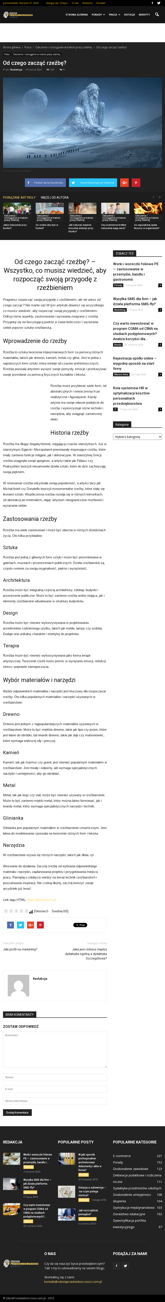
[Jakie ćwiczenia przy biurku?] (17, 212)
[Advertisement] (82, 32)
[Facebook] (152, 3)
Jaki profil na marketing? (20, 949)
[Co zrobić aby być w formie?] (50, 212)
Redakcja (16, 69)
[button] (157, 14)
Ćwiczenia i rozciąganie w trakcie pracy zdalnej (36, 54)
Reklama (87, 3)
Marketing (119, 309)
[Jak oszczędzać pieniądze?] (66, 1215)
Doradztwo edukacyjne (129, 1214)
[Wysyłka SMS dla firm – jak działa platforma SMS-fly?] (11, 1184)
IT (115, 409)
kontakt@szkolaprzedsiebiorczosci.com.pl (73, 1282)
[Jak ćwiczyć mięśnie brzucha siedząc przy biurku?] (82, 212)
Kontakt (100, 3)
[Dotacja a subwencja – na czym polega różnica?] (66, 1192)
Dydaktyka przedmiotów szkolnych (137, 1188)
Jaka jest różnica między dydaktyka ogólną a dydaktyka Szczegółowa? (86, 953)
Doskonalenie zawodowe (130, 1169)
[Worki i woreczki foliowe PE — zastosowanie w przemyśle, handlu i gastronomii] (11, 1159)
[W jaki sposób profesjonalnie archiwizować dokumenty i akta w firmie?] (66, 1159)
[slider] (16, 910)
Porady (97, 14)
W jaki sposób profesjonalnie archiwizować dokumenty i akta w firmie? (89, 1162)
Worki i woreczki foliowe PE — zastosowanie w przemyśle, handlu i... (37, 1158)
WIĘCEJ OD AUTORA (55, 197)
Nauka (117, 344)
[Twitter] (159, 3)
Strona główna (77, 14)
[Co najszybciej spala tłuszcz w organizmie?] (148, 212)
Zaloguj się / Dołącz (57, 3)
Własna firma (121, 374)
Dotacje (129, 14)
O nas (75, 3)
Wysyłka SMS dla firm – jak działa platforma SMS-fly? (37, 1183)
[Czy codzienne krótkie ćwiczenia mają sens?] (115, 212)
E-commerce (122, 1156)
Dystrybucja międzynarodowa (133, 1207)
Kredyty (144, 14)
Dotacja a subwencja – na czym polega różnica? (92, 1191)
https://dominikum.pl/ (41, 900)
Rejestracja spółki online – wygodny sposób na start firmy (134, 363)
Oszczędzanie (87, 1218)
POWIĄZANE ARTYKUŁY (19, 197)
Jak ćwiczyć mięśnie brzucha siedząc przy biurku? (81, 228)
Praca (113, 14)
